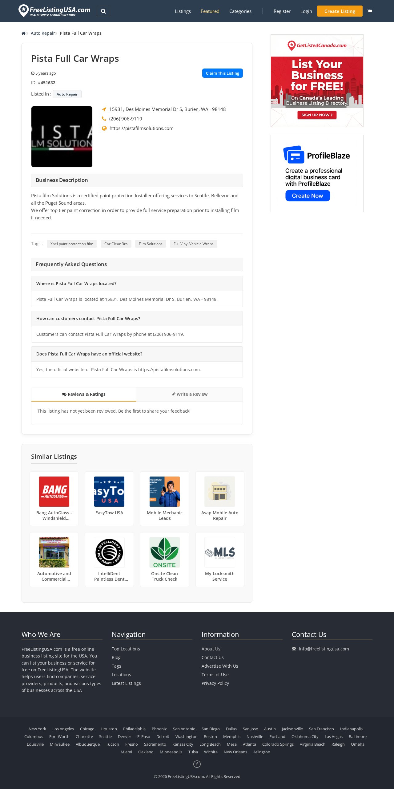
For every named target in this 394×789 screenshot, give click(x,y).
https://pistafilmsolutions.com (142, 128)
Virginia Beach (312, 744)
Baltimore (358, 736)
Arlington (261, 752)
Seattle (105, 736)
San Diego (211, 729)
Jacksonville (292, 729)
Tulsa (193, 752)
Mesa (232, 744)
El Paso (143, 736)
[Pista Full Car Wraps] (62, 136)
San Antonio (184, 729)
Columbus (33, 736)
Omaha (357, 744)
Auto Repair (43, 33)
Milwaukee (60, 744)
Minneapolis (171, 752)
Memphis (231, 736)
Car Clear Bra (116, 243)
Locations (121, 674)
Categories (240, 11)
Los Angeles (63, 729)
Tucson (112, 744)
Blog (116, 657)
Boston (210, 736)
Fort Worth (59, 736)
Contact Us (213, 657)
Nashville (255, 736)
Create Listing (339, 11)
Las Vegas (334, 736)
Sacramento (155, 744)
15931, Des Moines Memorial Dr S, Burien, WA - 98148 (167, 109)
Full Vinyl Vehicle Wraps (194, 243)
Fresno (131, 744)
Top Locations (126, 649)
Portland (277, 736)
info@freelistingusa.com (324, 649)
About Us (211, 649)
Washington (186, 736)
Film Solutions (151, 243)
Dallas (231, 729)
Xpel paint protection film (71, 243)
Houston (109, 729)
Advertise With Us (220, 666)
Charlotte (84, 736)
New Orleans (235, 752)
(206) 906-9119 (125, 119)
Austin (270, 729)
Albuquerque (88, 744)
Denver (124, 736)
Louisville (35, 744)
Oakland (146, 752)
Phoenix (159, 729)
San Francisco (321, 729)
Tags (116, 666)
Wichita (211, 752)
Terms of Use (215, 674)
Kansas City (182, 744)
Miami (126, 752)
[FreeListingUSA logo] (53, 10)
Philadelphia (134, 729)
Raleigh (338, 744)
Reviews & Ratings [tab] (86, 394)
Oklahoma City (305, 736)
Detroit (162, 736)
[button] (370, 11)
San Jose (250, 729)
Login (306, 11)
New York (37, 729)
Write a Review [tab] (191, 394)
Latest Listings (126, 683)
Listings (183, 11)
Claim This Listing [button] (222, 73)
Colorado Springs (278, 744)
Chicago (87, 729)
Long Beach (210, 744)
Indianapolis (351, 729)
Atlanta (249, 744)
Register (282, 11)
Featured (210, 11)
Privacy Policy (215, 683)
